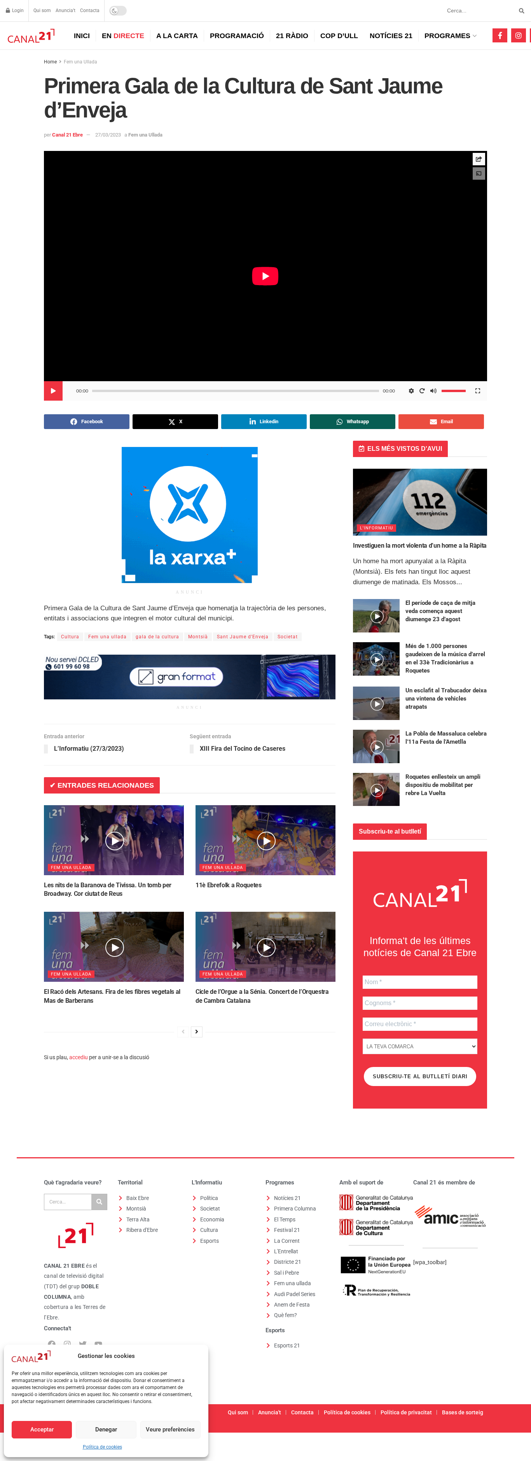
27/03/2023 (108, 135)
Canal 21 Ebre (67, 135)
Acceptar (42, 1429)
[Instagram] (67, 1344)
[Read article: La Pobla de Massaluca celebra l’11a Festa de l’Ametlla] (376, 746)
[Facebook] (51, 1344)
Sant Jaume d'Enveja (243, 636)
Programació (237, 36)
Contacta (90, 10)
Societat (288, 636)
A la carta (177, 36)
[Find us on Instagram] (518, 35)
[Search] (99, 1202)
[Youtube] (98, 1344)
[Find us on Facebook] (500, 35)
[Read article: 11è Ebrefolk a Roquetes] (265, 840)
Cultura (70, 636)
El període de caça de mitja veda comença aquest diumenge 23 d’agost (440, 611)
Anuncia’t (65, 10)
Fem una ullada (107, 636)
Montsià (198, 636)
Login (17, 10)
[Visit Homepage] (30, 36)
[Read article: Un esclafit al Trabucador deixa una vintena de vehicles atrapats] (376, 703)
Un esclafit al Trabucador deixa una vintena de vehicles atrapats (446, 698)
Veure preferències (170, 1429)
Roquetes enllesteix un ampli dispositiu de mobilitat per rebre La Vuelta (442, 785)
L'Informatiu (376, 528)
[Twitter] (83, 1344)
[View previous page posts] (183, 1032)
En (123, 36)
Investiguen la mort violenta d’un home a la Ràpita (420, 545)
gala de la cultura (157, 636)
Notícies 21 (391, 36)
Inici (82, 36)
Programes (447, 36)
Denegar (106, 1429)
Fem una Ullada (80, 62)
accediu (78, 1057)
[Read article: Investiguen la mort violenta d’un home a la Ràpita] (420, 502)
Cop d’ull (339, 36)
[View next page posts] (197, 1032)
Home (50, 62)
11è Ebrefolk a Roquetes (229, 885)
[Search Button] (520, 10)
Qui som (42, 10)
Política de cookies (102, 1447)
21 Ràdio (292, 36)
